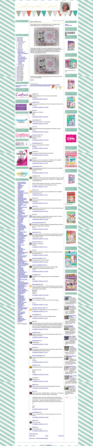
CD (19, 189)
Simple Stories (21, 291)
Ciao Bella (20, 197)
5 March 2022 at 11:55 (40, 203)
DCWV (19, 209)
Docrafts (20, 221)
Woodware (20, 320)
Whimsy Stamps (22, 319)
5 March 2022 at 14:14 (39, 246)
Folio (19, 230)
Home (46, 435)
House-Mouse (21, 238)
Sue (33, 321)
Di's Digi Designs (22, 216)
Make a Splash (72, 336)
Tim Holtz (20, 309)
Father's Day (21, 228)
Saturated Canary (22, 286)
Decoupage (35, 84)
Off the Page (21, 262)
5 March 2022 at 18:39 (40, 255)
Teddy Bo (20, 306)
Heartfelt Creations (22, 235)
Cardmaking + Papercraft (21, 191)
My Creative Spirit (22, 255)
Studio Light (21, 303)
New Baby (20, 258)
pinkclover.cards (36, 134)
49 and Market (22, 182)
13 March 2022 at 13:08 (40, 417)
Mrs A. (34, 198)
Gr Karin (34, 146)
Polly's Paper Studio (23, 275)
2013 (18, 77)
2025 (18, 37)
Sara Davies (21, 281)
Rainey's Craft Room (37, 355)
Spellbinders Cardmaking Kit (21, 298)
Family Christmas (22, 227)
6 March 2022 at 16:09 (40, 362)
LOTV (19, 243)
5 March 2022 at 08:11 (40, 99)
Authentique (21, 185)
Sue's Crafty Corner (37, 298)
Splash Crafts (21, 300)
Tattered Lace (21, 305)
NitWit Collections (22, 261)
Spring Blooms (21, 59)
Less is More (21, 244)
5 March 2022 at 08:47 (40, 116)
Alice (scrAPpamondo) (37, 222)
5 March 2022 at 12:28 (40, 229)
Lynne (34, 151)
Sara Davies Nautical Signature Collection (23, 283)
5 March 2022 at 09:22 (40, 131)
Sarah (33, 206)
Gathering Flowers (71, 326)
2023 (18, 39)
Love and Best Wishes (21, 61)
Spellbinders (21, 296)
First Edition (21, 229)
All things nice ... (72, 366)
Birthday (20, 186)
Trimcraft (20, 314)
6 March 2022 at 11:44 (39, 311)
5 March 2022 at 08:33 (40, 107)
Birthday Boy (72, 386)
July (19, 44)
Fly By (70, 296)
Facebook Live (21, 225)
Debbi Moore (21, 210)
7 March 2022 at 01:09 (40, 381)
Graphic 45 (21, 234)
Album (19, 184)
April (19, 48)
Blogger (25, 323)
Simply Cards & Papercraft (22, 293)
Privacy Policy (68, 25)
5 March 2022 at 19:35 (40, 271)
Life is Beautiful (21, 57)
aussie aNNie (35, 314)
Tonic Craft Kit (21, 311)
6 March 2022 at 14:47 (40, 352)
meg (33, 126)
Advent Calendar (22, 183)
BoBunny (20, 187)
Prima (19, 278)
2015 (18, 75)
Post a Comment (33, 433)
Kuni (33, 110)
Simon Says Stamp (23, 290)
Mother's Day (33, 85)
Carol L (34, 189)
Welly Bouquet (21, 52)
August (20, 42)
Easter (19, 223)
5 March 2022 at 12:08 (40, 219)
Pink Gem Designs (22, 271)
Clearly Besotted (22, 198)
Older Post (61, 435)
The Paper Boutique (22, 307)
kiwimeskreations (36, 284)
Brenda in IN (35, 232)
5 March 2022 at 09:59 (40, 140)
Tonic (19, 310)
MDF (19, 246)
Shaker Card (21, 288)
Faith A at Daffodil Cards (38, 264)
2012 (18, 79)
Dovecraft (20, 222)
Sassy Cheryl (21, 284)
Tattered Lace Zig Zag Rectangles (43, 85)
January (20, 65)
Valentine (20, 316)
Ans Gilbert (35, 274)
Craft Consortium (22, 199)
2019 (18, 69)
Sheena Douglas (22, 289)
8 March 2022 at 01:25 (40, 409)
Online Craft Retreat (23, 263)
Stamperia (20, 301)
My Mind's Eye (21, 256)
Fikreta (34, 420)
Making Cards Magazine (21, 250)
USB (19, 315)
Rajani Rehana (35, 340)
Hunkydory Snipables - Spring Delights (51, 84)
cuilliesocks (35, 332)
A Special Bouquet (22, 58)
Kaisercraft (20, 242)
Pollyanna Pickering (23, 276)
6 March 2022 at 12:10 (40, 318)
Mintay (20, 254)
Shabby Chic (21, 287)
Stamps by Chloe (22, 302)
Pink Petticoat (21, 273)
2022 (18, 40)
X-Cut (19, 321)
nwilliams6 (35, 175)
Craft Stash (21, 200)
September (21, 41)
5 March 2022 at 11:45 (40, 194)
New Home (20, 260)
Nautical (20, 257)
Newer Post (32, 435)
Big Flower (71, 346)
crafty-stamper (36, 166)
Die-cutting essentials (20, 219)
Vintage (20, 317)
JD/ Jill (34, 377)
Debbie (34, 384)
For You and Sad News (73, 376)
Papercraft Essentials (20, 268)
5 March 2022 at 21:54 (40, 281)
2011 (18, 80)
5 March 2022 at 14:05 (40, 238)
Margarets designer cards (38, 307)
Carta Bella (20, 195)
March (19, 49)
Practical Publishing (23, 277)
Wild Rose (20, 50)
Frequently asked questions (22, 232)
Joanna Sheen (21, 240)
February (20, 64)
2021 (18, 67)
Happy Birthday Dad (72, 356)
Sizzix (19, 294)
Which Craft (21, 318)
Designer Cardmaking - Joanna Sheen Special (21, 213)
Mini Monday (21, 253)
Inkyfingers (35, 365)
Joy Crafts (20, 241)
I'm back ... (20, 63)
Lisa (33, 214)
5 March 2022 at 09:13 (40, 123)
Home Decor (21, 237)
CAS (19, 188)
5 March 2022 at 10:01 (40, 148)
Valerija (34, 93)
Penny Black (21, 270)
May (19, 46)
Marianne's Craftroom (37, 258)
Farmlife (20, 55)
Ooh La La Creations (23, 264)
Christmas (20, 196)
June (19, 45)
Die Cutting (21, 217)
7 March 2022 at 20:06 (40, 388)
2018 (18, 71)
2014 (18, 76)
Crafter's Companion (23, 201)
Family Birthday (22, 226)
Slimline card (21, 295)
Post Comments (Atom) (42, 438)
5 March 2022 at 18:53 (40, 261)
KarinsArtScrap (36, 143)
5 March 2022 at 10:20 (40, 155)
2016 (18, 73)
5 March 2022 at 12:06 (40, 211)
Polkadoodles (21, 274)
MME (19, 247)
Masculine (20, 251)
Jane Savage (35, 119)
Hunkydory (20, 239)
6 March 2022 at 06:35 (40, 295)
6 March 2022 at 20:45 (40, 374)
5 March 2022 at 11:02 (40, 172)
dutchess (34, 102)
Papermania (21, 269)
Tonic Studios (21, 313)
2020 (19, 68)
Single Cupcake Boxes (72, 316)
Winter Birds (72, 306)
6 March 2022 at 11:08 (40, 304)
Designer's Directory (23, 215)
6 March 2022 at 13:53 (40, 329)
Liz (33, 250)
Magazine (20, 248)
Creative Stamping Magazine (22, 207)
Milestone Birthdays (23, 252)
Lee (33, 158)
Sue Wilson (21, 304)
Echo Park (20, 224)
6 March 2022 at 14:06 (40, 344)
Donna (34, 347)
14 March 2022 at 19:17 (40, 424)
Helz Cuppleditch (22, 236)
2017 (18, 72)
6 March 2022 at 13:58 (40, 337)
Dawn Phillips (35, 412)
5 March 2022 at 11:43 (39, 186)
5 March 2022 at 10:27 (40, 163)
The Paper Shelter (22, 308)
